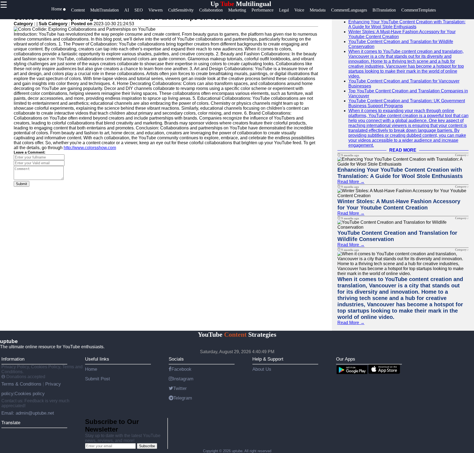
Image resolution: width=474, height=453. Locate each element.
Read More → (351, 181)
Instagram (183, 378)
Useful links (97, 359)
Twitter (180, 388)
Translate (10, 422)
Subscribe (147, 446)
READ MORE (402, 150)
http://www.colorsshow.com (90, 147)
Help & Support (267, 359)
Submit (21, 184)
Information (12, 359)
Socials (176, 359)
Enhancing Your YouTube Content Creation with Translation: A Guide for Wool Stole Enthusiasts (406, 24)
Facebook (181, 369)
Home (91, 369)
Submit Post (97, 378)
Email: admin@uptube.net (27, 413)
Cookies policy (30, 393)
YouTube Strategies (237, 334)
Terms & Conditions (22, 384)
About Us (261, 369)
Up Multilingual (240, 3)
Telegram (182, 398)
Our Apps (345, 359)
